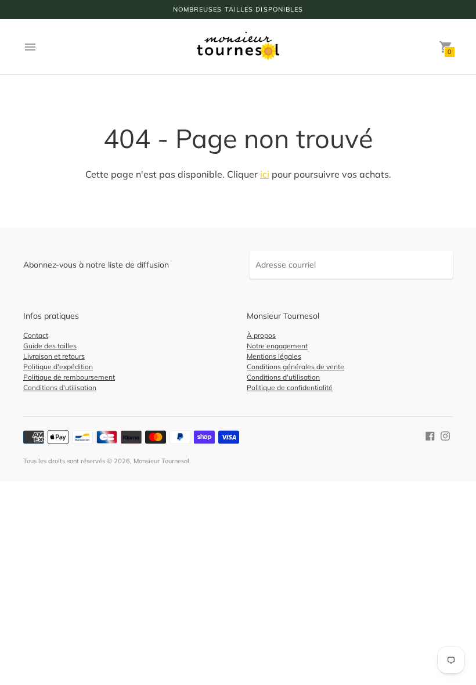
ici (264, 174)
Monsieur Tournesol (161, 461)
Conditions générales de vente (295, 366)
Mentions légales (274, 356)
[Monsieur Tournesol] (238, 46)
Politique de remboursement (69, 377)
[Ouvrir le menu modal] (30, 47)
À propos (261, 335)
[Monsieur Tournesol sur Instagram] (445, 435)
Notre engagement (277, 345)
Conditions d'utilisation (59, 387)
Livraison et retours (54, 356)
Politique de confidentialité (290, 387)
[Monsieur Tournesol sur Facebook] (430, 435)
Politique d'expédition (58, 366)
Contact (35, 335)
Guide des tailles (50, 345)
